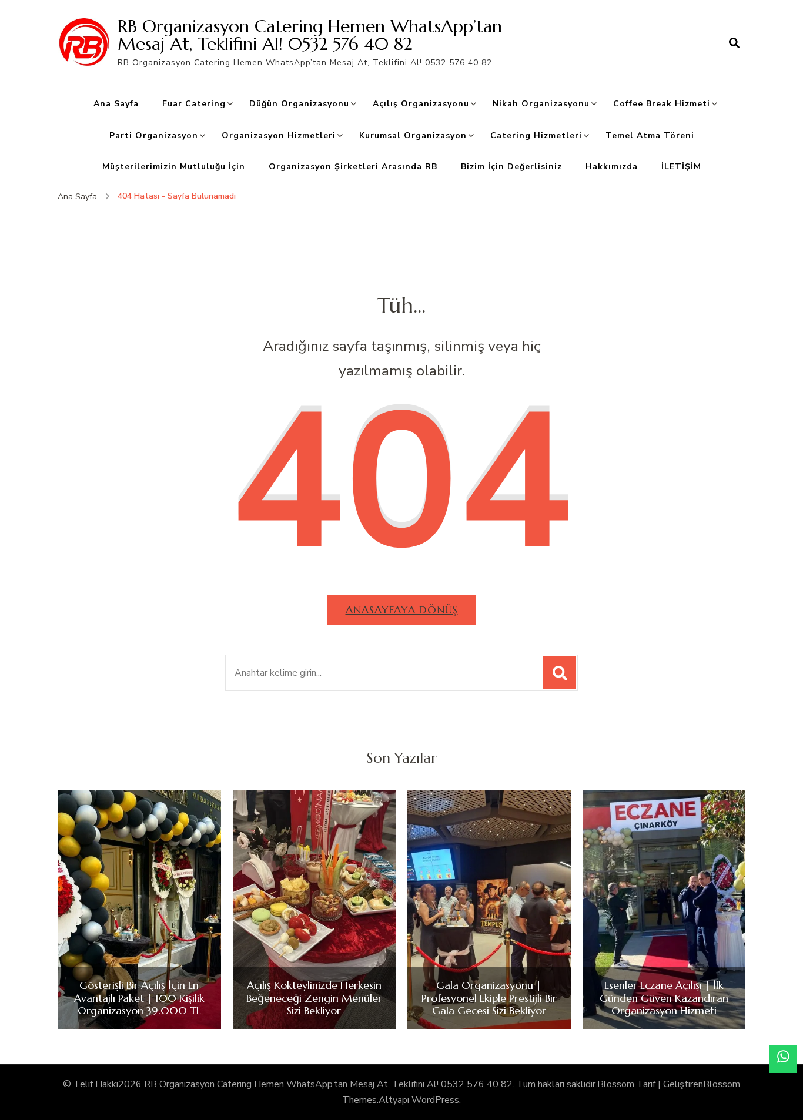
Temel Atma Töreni (649, 135)
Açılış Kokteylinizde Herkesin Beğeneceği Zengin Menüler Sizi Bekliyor (314, 998)
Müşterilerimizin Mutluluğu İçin (173, 166)
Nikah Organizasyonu (541, 103)
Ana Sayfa (116, 103)
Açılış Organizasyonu (421, 103)
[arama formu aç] (734, 43)
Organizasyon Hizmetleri (279, 135)
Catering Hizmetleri (536, 135)
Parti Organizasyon (153, 135)
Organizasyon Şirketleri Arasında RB (353, 166)
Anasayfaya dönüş (402, 609)
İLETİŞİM (681, 166)
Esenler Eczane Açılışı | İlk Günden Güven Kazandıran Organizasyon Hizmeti (664, 998)
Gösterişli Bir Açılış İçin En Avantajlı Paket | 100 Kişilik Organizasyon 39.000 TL (139, 998)
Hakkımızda (611, 166)
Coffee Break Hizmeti (661, 103)
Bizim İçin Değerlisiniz (511, 166)
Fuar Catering (194, 103)
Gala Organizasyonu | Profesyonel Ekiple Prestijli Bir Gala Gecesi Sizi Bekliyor (489, 998)
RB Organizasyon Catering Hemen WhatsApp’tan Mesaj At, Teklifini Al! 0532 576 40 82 (310, 35)
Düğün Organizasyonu (299, 103)
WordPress (435, 1100)
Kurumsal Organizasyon (413, 135)
